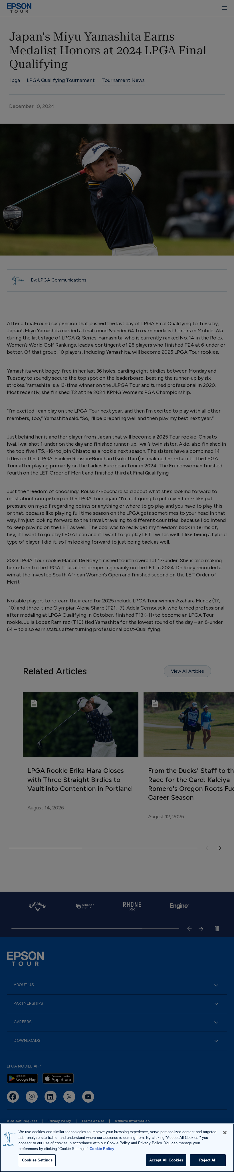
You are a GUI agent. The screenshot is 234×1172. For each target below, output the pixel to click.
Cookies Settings (37, 1160)
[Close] (225, 1132)
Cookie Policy (102, 1149)
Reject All (207, 1160)
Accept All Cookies (166, 1160)
